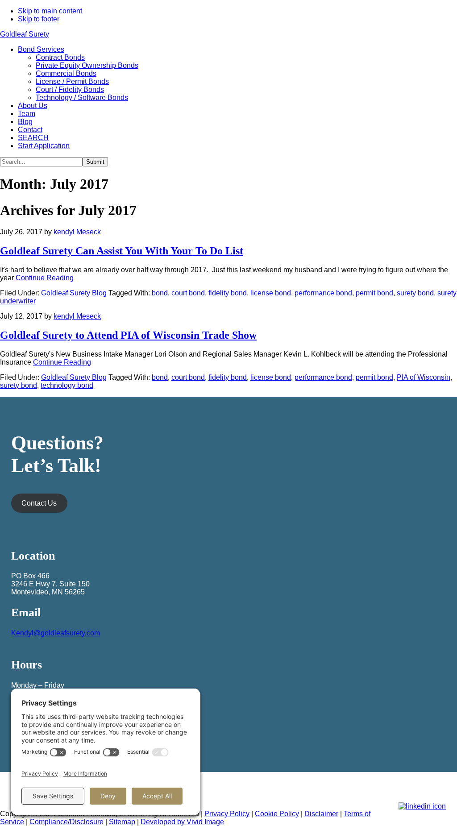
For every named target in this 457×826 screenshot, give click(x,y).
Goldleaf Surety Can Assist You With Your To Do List (121, 251)
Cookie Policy (277, 814)
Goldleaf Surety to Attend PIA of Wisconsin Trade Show (128, 335)
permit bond (374, 293)
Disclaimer (321, 814)
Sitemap (122, 822)
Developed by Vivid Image (182, 822)
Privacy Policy (226, 814)
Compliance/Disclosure (66, 822)
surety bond (415, 293)
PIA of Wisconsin (423, 377)
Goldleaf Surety (24, 34)
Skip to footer (38, 19)
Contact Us (39, 503)
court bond (188, 293)
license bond (270, 293)
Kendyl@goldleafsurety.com (55, 633)
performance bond (323, 293)
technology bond (67, 385)
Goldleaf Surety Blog (74, 293)
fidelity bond (227, 293)
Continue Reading (45, 278)
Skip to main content (50, 11)
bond (160, 293)
